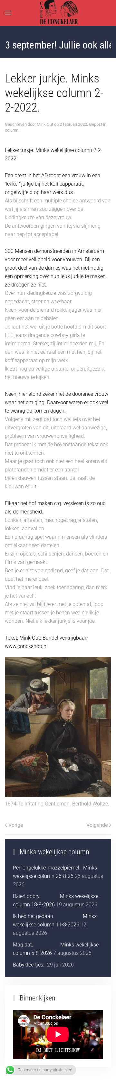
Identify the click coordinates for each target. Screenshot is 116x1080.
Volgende (97, 825)
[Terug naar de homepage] (58, 13)
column (11, 130)
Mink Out (45, 124)
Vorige (15, 825)
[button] (8, 13)
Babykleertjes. (29, 965)
